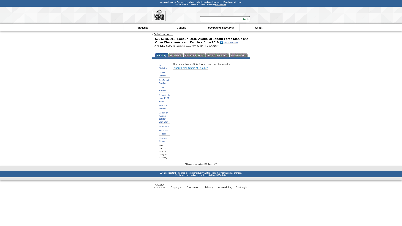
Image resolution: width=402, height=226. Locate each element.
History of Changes (163, 139)
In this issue (164, 126)
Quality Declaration (231, 42)
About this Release (163, 132)
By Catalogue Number (163, 34)
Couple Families (162, 74)
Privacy (209, 187)
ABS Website (220, 4)
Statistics (142, 27)
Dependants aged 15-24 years (164, 98)
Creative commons (159, 186)
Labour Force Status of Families (190, 68)
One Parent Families (164, 81)
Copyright (176, 187)
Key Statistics (163, 66)
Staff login (241, 187)
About (258, 27)
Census (181, 27)
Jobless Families (162, 89)
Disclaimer (192, 187)
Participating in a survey (220, 27)
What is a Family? (163, 107)
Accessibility (225, 187)
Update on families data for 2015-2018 (163, 117)
